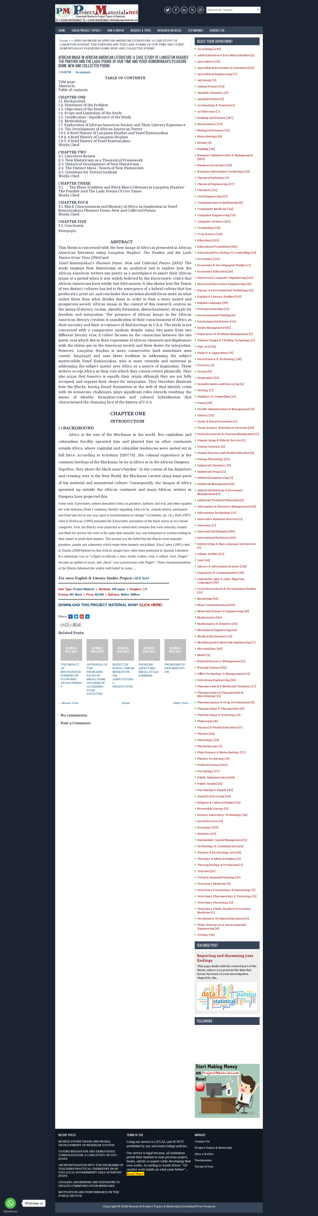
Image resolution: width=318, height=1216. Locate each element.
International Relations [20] (216, 537)
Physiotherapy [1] (209, 746)
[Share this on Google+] (82, 616)
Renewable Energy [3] (212, 808)
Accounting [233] (209, 49)
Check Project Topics (87, 29)
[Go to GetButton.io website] (10, 1211)
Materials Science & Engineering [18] (223, 611)
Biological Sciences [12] (213, 130)
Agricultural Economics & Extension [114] (225, 67)
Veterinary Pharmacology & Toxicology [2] (226, 896)
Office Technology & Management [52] (223, 673)
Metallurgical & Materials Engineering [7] (226, 642)
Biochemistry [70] (210, 124)
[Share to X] (71, 625)
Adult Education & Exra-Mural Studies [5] (225, 55)
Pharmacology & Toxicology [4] (218, 715)
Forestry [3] (205, 365)
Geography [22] (208, 377)
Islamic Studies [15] (210, 554)
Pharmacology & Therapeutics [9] (220, 708)
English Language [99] (212, 302)
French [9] (204, 371)
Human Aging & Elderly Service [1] (221, 440)
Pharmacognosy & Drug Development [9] (226, 702)
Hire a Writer (115, 30)
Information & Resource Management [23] (226, 506)
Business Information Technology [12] (223, 171)
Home (61, 30)
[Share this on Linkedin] (87, 616)
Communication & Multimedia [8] (220, 202)
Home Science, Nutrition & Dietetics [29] (225, 427)
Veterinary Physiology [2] (215, 902)
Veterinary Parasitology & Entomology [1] (226, 890)
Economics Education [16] (215, 271)
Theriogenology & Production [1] (220, 865)
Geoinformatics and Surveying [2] (220, 384)
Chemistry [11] (207, 190)
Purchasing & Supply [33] (215, 790)
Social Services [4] (210, 821)
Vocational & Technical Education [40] (223, 918)
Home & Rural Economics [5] (217, 421)
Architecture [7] (208, 111)
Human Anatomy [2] (211, 446)
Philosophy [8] (207, 721)
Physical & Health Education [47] (219, 727)
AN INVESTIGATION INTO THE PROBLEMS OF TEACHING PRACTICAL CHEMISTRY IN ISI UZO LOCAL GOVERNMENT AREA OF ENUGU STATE (90, 1170)
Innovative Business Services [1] (220, 519)
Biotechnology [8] (209, 136)
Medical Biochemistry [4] (214, 636)
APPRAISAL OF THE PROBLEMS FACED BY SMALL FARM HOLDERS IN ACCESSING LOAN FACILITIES (97, 679)
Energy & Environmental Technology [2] (225, 290)
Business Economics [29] (214, 165)
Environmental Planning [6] (216, 315)
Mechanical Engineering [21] (217, 630)
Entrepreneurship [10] (213, 309)
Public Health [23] (209, 783)
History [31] (205, 415)
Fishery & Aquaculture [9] (215, 352)
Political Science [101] (212, 765)
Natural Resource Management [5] (221, 661)
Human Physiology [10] (213, 459)
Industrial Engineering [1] (215, 477)
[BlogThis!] (66, 625)
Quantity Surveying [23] (214, 796)
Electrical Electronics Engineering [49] (224, 284)
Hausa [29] (204, 402)
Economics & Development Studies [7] (224, 265)
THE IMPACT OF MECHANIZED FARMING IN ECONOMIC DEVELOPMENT (71, 675)
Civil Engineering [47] (212, 196)
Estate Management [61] (214, 327)
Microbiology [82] (209, 648)
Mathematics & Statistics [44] (217, 623)
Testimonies (195, 30)
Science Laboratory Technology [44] (222, 815)
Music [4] (203, 655)
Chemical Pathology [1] (213, 177)
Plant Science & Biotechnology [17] (221, 752)
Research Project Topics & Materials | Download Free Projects (172, 1206)
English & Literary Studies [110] (219, 296)
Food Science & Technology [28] (219, 359)
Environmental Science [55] (216, 321)
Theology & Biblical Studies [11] (219, 858)
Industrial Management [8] (215, 484)
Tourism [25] (206, 871)
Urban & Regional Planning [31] (218, 877)
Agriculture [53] (208, 61)
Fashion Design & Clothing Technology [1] (226, 340)
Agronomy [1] (206, 80)
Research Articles (169, 30)
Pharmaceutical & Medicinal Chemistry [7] (226, 686)
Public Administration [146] (216, 777)
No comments (83, 72)
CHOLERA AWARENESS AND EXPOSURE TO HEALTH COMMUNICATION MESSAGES (89, 1184)
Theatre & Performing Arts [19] (219, 852)
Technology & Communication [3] (220, 846)
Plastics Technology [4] (213, 758)
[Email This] (62, 625)
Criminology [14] (208, 227)
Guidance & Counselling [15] (216, 396)
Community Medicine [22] (215, 209)
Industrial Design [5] (211, 471)
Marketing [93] (207, 598)
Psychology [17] (208, 771)
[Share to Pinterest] (79, 625)
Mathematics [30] (209, 617)
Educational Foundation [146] (217, 246)
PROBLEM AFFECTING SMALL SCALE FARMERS (148, 670)
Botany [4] (204, 142)
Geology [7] (205, 390)
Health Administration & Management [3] (225, 409)
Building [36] (206, 149)
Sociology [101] (207, 827)
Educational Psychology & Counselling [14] (226, 252)
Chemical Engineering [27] (215, 184)
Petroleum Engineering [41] (216, 680)
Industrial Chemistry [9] (214, 465)
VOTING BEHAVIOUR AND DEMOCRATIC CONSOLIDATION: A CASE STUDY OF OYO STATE (87, 1155)
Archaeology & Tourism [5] (216, 105)
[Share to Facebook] (75, 625)
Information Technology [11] (216, 512)
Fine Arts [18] (206, 346)
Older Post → (182, 703)
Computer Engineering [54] (216, 215)
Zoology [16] (206, 934)
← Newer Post (68, 703)
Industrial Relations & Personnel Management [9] (220, 492)
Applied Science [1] (210, 99)
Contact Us (216, 30)
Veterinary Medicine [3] (214, 883)
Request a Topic (140, 30)
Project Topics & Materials (213, 1147)
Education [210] (208, 240)
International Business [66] (216, 531)
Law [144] (203, 560)
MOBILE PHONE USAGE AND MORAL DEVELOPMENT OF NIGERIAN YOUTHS (86, 1143)
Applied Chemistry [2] (212, 92)
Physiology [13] (208, 740)
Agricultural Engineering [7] (217, 74)
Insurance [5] (206, 525)
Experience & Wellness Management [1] (225, 334)
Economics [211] (208, 259)
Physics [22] (205, 733)
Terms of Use (204, 1166)
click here (141, 578)
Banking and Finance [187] (215, 117)
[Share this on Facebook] (70, 616)
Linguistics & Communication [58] (220, 572)
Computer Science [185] (214, 221)
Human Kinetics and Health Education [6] (225, 452)
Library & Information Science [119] (222, 566)
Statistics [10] (206, 833)
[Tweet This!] (76, 616)
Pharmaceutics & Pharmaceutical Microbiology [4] (220, 694)
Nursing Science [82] (211, 667)
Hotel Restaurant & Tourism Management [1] (228, 434)
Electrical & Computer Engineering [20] (225, 277)
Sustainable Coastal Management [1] (222, 840)
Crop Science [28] (209, 234)
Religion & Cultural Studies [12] (218, 802)
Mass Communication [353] (216, 605)
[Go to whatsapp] (10, 1203)
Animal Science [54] (210, 86)
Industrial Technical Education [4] (220, 500)
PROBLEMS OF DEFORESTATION (174, 668)
